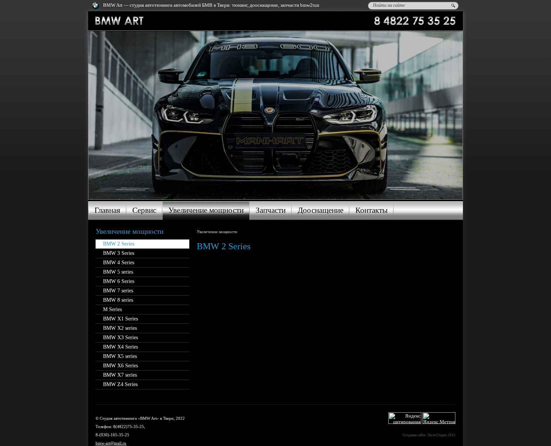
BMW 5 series (118, 272)
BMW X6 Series (120, 365)
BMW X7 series (120, 375)
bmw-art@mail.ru (111, 443)
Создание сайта (414, 435)
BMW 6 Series (118, 281)
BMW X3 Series (120, 337)
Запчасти (271, 210)
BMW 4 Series (118, 262)
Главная (107, 210)
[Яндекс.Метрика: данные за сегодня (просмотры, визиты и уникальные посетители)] (438, 418)
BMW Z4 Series (120, 384)
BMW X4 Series (120, 347)
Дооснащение (320, 210)
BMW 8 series (118, 300)
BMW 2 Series (118, 244)
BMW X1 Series (120, 319)
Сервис (144, 210)
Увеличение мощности (206, 210)
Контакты (371, 210)
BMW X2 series (120, 328)
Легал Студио (437, 435)
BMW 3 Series (118, 253)
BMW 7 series (118, 290)
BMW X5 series (120, 356)
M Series (112, 309)
